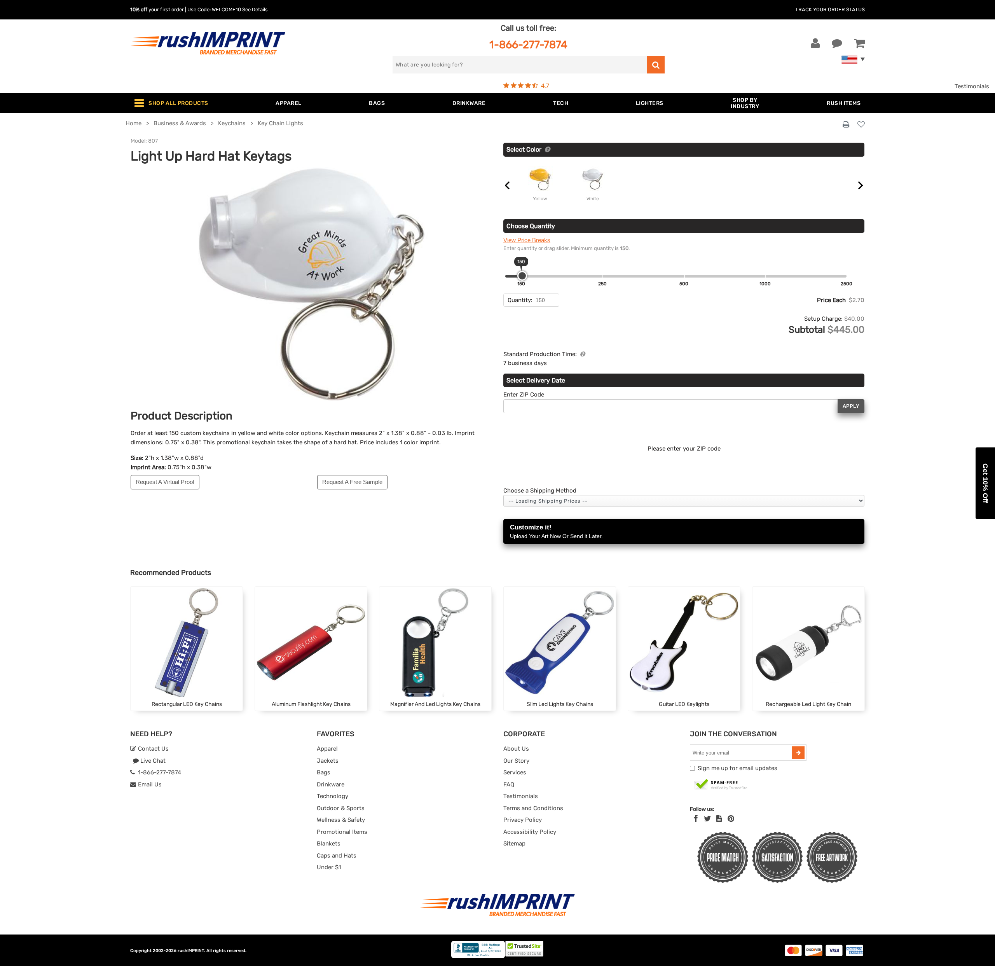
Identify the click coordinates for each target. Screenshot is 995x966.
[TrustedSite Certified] (721, 785)
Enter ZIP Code (523, 394)
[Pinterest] (731, 818)
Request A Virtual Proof (165, 482)
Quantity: (520, 300)
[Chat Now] (837, 43)
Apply (851, 406)
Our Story (516, 760)
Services (514, 772)
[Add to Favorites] (861, 125)
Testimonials (972, 86)
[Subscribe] (798, 752)
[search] (656, 64)
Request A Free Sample (352, 482)
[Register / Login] (815, 43)
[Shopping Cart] (859, 43)
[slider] (522, 276)
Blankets (328, 843)
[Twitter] (707, 818)
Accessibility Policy (529, 831)
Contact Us (152, 748)
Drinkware (330, 784)
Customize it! (556, 531)
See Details (255, 9)
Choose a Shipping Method (539, 490)
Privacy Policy (522, 819)
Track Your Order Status (830, 9)
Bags (323, 772)
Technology (332, 796)
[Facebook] (696, 818)
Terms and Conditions (533, 808)
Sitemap (514, 843)
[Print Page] (846, 124)
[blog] (719, 818)
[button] (985, 483)
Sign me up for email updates (737, 768)
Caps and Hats (336, 855)
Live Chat (152, 760)
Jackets (328, 760)
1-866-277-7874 (528, 44)
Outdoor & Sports (341, 808)
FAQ (508, 784)
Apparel (327, 748)
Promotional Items (342, 831)
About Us (516, 748)
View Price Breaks (526, 240)
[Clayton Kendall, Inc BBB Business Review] (478, 956)
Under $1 (329, 867)
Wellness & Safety (341, 819)
